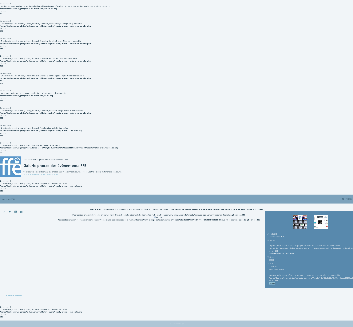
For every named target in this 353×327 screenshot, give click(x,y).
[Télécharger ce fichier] (21, 212)
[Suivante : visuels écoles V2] (321, 222)
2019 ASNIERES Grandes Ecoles (281, 253)
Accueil (5, 199)
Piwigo (181, 324)
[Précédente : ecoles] (300, 222)
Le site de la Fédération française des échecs (41, 174)
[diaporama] (10, 212)
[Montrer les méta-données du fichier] (15, 212)
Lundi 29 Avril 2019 (276, 236)
